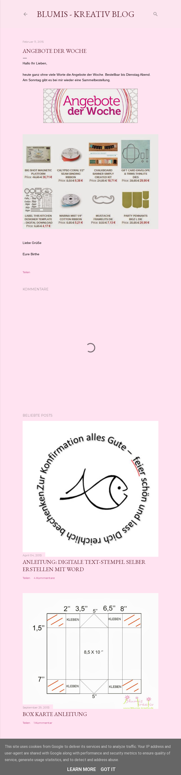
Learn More (81, 769)
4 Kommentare (44, 578)
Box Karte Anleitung (55, 714)
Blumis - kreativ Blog (86, 14)
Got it (108, 769)
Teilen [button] (26, 272)
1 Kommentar (43, 723)
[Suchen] (155, 13)
